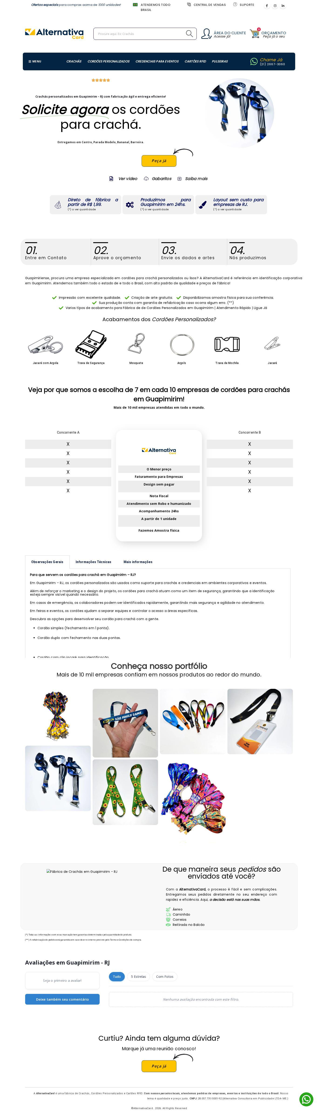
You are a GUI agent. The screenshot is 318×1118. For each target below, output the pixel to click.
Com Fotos (164, 976)
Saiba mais (196, 178)
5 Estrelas (138, 976)
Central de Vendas (210, 5)
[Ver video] (111, 178)
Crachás (73, 61)
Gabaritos (161, 178)
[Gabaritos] (146, 178)
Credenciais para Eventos (157, 61)
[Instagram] (275, 5)
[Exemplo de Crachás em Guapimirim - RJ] (58, 778)
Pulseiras (220, 61)
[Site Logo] (54, 33)
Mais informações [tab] (138, 562)
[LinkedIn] (283, 5)
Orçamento (273, 33)
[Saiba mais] (179, 178)
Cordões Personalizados (108, 61)
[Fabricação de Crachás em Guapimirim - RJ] (193, 799)
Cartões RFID (195, 61)
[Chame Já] (254, 61)
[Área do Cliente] (206, 33)
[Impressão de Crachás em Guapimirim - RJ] (125, 723)
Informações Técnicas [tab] (94, 562)
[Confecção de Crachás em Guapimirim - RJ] (58, 716)
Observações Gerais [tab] (47, 562)
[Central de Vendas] (188, 4)
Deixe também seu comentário (62, 999)
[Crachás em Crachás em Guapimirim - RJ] (260, 721)
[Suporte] (235, 4)
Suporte (247, 5)
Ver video (127, 178)
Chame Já (271, 60)
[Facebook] (267, 5)
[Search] (179, 34)
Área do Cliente (230, 33)
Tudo (117, 976)
